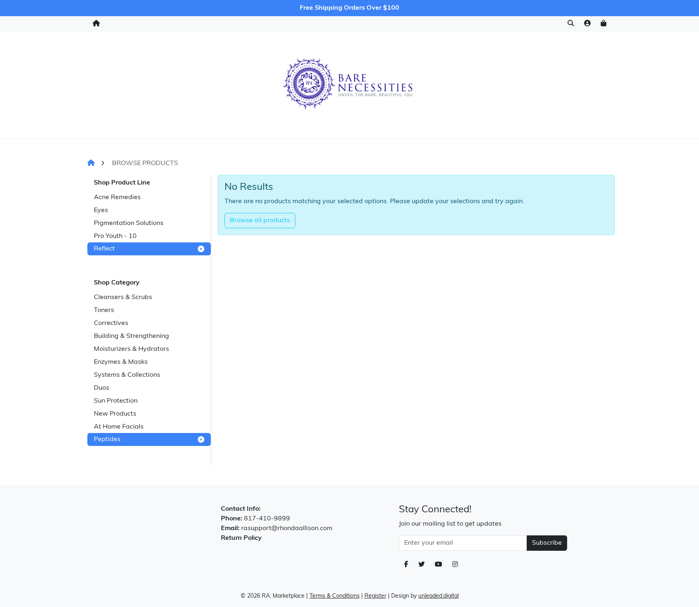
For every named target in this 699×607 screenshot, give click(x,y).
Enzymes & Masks (121, 362)
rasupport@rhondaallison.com (287, 528)
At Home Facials (119, 427)
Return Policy (241, 538)
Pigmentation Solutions (128, 223)
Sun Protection (116, 401)
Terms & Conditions (334, 596)
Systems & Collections (127, 375)
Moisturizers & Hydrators (131, 349)
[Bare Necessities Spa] (349, 83)
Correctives (111, 323)
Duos (101, 388)
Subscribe (547, 543)
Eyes (101, 210)
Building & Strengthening (131, 336)
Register (375, 596)
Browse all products (260, 220)
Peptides (107, 439)
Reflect (104, 249)
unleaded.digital (438, 596)
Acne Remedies (117, 197)
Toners (104, 310)
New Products (115, 414)
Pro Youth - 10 (115, 236)
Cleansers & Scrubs (123, 297)
